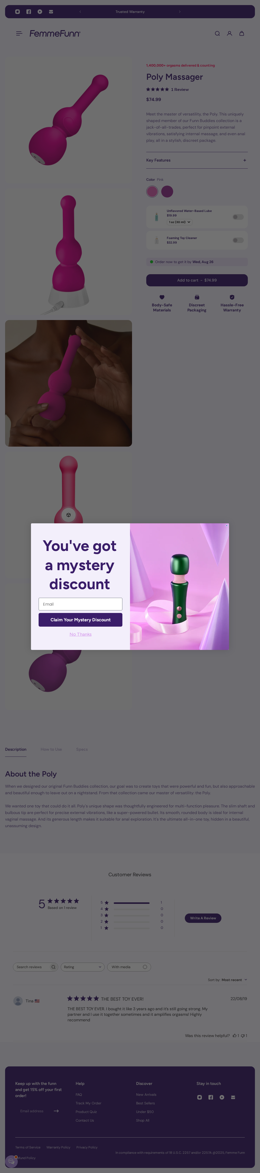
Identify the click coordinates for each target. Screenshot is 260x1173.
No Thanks (81, 634)
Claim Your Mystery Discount (81, 620)
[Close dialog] (226, 525)
